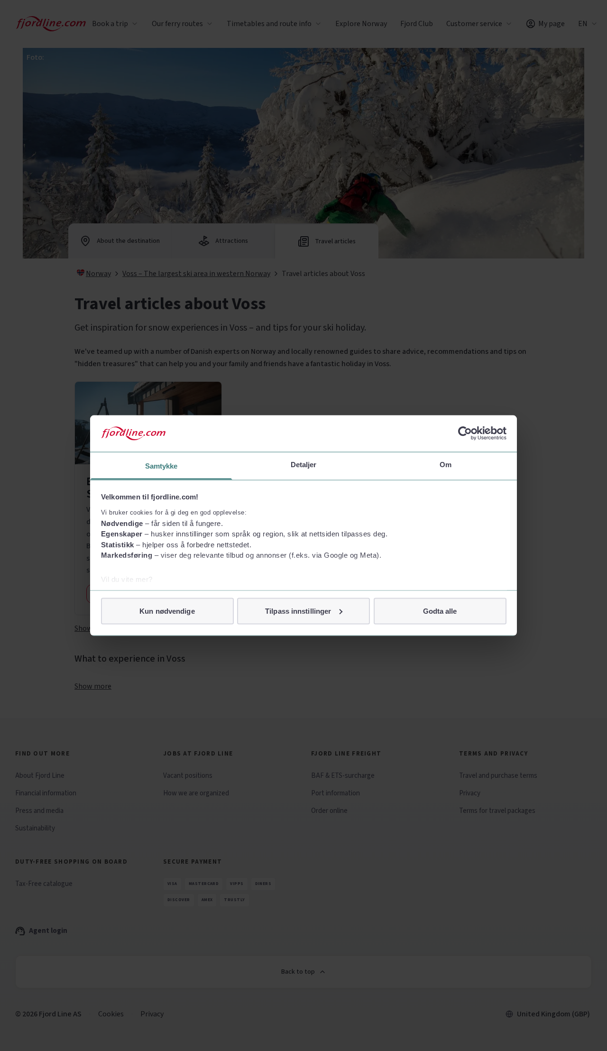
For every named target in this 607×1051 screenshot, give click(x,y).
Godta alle (440, 611)
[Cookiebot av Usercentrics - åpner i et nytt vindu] (464, 433)
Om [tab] (445, 464)
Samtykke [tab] (161, 465)
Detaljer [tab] (304, 464)
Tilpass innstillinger (298, 611)
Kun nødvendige (166, 611)
